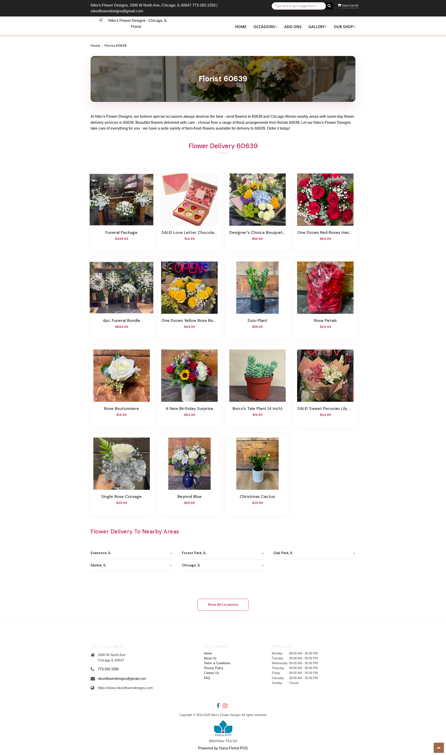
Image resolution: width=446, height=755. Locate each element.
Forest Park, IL (194, 553)
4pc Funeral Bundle (121, 320)
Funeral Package (121, 232)
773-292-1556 (204, 5)
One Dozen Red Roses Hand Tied (325, 232)
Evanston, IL (101, 553)
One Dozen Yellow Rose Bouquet (189, 320)
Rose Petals (325, 320)
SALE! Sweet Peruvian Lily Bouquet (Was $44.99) (325, 408)
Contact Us (211, 673)
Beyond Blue (189, 496)
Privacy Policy (213, 668)
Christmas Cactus (257, 496)
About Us (210, 658)
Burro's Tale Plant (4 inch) (257, 408)
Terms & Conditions (217, 663)
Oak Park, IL (283, 553)
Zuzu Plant (257, 320)
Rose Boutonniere (121, 408)
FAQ (207, 678)
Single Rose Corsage (121, 496)
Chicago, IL (191, 565)
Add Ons (293, 26)
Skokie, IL (98, 565)
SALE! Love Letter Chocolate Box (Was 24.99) (189, 232)
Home (240, 26)
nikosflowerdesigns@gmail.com (117, 11)
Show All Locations (223, 604)
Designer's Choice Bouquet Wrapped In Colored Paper (257, 232)
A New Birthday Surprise (189, 408)
